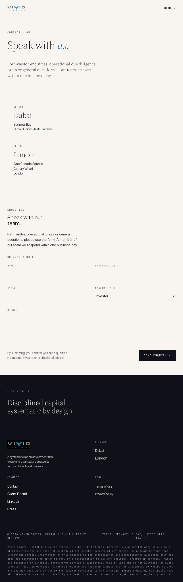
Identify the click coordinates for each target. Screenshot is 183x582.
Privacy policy (104, 494)
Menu (170, 8)
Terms (106, 534)
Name (10, 265)
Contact (12, 486)
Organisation (105, 265)
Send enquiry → (157, 355)
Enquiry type (105, 287)
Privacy (121, 534)
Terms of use (103, 486)
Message (13, 310)
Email (11, 287)
